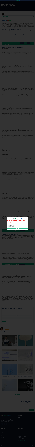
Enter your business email (10, 225)
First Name (8, 222)
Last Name (19, 222)
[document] (17, 223)
